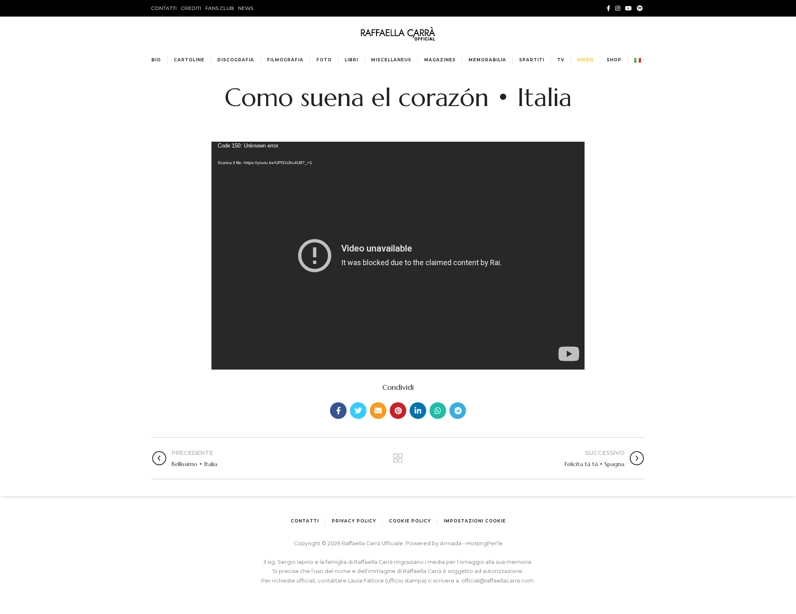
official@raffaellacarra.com (497, 581)
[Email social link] (378, 410)
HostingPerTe (484, 543)
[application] (398, 256)
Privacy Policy (354, 521)
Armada (451, 543)
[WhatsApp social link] (438, 410)
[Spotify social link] (639, 8)
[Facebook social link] (608, 8)
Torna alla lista (398, 458)
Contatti (305, 521)
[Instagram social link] (618, 8)
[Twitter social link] (358, 410)
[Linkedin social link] (418, 410)
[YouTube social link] (628, 8)
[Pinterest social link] (398, 410)
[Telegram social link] (457, 410)
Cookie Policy (410, 521)
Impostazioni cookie (475, 521)
